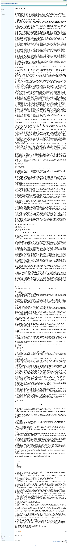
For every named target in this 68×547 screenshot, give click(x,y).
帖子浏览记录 (54, 541)
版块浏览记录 (58, 541)
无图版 (61, 0)
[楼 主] (20, 531)
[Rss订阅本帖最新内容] (17, 3)
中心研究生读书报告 (7, 3)
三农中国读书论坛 (3, 3)
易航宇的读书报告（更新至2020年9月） (13, 3)
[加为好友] (8, 536)
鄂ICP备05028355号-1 (34, 545)
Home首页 (66, 0)
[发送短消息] (5, 536)
